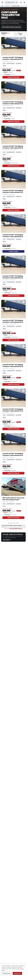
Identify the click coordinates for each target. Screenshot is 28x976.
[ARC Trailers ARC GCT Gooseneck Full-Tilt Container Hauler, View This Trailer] (13, 486)
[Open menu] (24, 2)
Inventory (7, 5)
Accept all (17, 973)
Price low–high (19, 34)
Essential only (7, 973)
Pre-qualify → (7, 539)
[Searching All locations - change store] (16, 2)
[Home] (2, 5)
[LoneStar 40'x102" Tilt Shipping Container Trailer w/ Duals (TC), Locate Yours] (13, 223)
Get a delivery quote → (16, 528)
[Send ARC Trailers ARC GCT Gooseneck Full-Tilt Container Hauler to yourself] (23, 479)
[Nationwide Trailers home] (2, 2)
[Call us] (21, 2)
